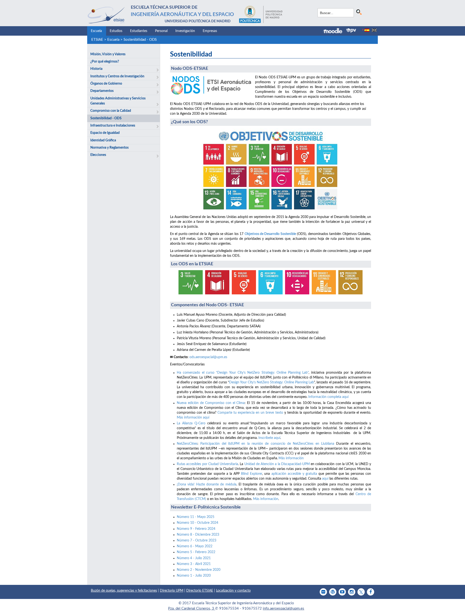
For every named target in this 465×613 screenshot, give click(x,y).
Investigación (185, 31)
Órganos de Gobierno (106, 83)
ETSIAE (97, 39)
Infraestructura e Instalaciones (112, 125)
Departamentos (102, 91)
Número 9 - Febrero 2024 (196, 529)
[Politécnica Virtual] (351, 30)
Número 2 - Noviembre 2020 (198, 570)
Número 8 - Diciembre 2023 (198, 534)
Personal (161, 31)
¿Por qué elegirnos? (104, 61)
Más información (291, 458)
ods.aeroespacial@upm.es (208, 357)
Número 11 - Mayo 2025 (195, 517)
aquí (277, 438)
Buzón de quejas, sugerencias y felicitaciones (124, 590)
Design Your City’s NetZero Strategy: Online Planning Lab (271, 382)
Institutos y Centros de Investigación (117, 76)
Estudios (116, 31)
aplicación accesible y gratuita (294, 474)
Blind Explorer (251, 474)
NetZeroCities (187, 443)
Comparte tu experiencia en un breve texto (250, 412)
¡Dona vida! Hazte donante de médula (206, 484)
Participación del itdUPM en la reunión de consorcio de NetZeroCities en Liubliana (267, 443)
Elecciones (98, 155)
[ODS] (270, 170)
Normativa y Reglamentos (109, 147)
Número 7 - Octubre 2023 (196, 540)
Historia (96, 69)
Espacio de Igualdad (105, 133)
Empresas (210, 31)
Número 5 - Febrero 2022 (196, 552)
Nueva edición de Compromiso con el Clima (211, 403)
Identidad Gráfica (103, 140)
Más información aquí (193, 417)
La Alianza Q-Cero (191, 423)
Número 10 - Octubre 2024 (197, 522)
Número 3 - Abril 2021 (194, 564)
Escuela (96, 31)
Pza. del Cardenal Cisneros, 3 (191, 608)
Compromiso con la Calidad (110, 111)
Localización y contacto (233, 590)
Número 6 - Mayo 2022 (194, 546)
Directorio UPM (171, 590)
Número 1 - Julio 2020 (194, 575)
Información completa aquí (328, 397)
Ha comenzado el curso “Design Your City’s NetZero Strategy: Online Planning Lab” (243, 372)
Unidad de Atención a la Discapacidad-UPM (277, 464)
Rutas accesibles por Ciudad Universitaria (207, 464)
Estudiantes (138, 31)
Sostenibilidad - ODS (140, 39)
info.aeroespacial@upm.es (283, 608)
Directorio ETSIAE (199, 590)
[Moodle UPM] (334, 31)
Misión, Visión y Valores (107, 54)
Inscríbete (266, 438)
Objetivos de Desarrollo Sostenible (270, 234)
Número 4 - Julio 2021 (194, 558)
